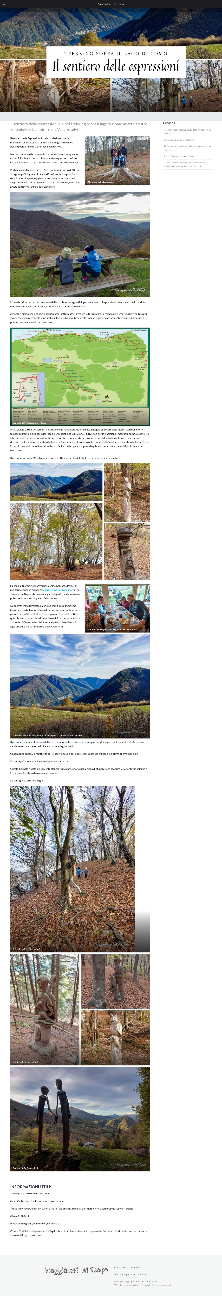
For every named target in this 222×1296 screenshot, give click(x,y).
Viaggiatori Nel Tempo (111, 3)
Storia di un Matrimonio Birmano (179, 139)
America (143, 1274)
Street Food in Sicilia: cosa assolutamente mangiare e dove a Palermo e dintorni (184, 164)
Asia (152, 1274)
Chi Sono (134, 1267)
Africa (134, 1274)
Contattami (120, 1267)
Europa (125, 1274)
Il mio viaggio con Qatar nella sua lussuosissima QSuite (187, 148)
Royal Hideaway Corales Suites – (179, 156)
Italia (116, 1274)
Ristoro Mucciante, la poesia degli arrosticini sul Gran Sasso (187, 131)
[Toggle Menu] (4, 4)
